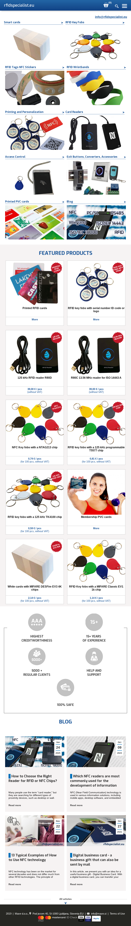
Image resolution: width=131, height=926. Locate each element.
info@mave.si (98, 913)
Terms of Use (117, 913)
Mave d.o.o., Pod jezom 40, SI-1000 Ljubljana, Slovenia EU (49, 913)
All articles (65, 899)
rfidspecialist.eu (19, 5)
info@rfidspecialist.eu (111, 17)
